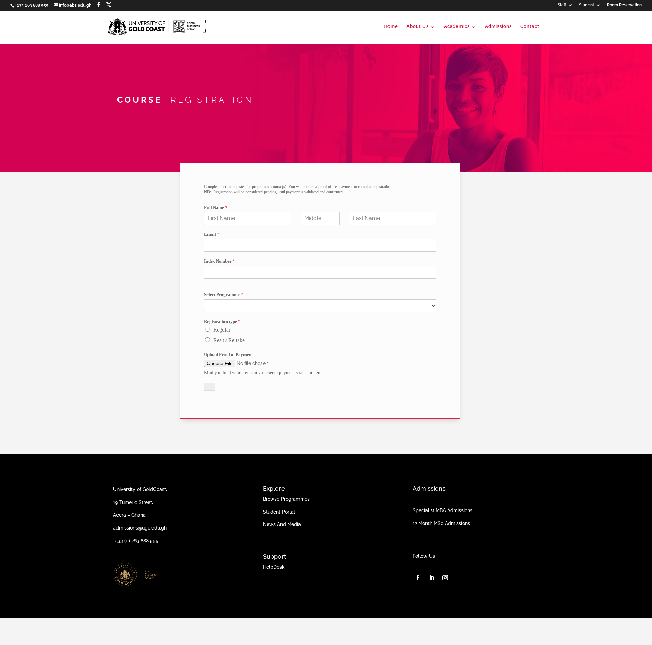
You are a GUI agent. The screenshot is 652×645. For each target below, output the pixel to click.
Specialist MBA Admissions (442, 510)
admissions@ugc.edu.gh (140, 528)
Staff (562, 5)
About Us (417, 26)
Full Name (216, 207)
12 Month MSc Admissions (441, 523)
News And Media (282, 524)
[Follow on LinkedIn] (431, 577)
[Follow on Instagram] (445, 577)
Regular (221, 330)
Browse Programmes (286, 499)
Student (586, 5)
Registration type (222, 321)
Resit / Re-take (229, 340)
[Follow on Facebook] (418, 577)
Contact (529, 26)
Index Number (219, 261)
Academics (457, 26)
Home (391, 26)
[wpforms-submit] (209, 387)
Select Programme (223, 294)
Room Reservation (624, 5)
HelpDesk (274, 567)
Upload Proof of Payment (228, 354)
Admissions (498, 26)
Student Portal (279, 512)
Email (211, 234)
